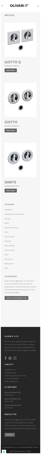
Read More (10, 70)
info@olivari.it (13, 381)
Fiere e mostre (10, 236)
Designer (8, 218)
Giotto (11, 122)
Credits (28, 451)
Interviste (8, 241)
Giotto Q (13, 62)
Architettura (8, 209)
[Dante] (20, 160)
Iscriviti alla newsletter (16, 298)
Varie (6, 268)
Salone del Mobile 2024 (13, 405)
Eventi (7, 223)
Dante (10, 182)
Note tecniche (20, 451)
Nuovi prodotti (9, 245)
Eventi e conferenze (11, 227)
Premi (7, 254)
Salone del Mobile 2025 (13, 399)
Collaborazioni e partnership (14, 214)
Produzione (9, 259)
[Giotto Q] (20, 40)
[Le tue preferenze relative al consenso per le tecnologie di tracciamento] (4, 452)
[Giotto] (20, 100)
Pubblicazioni (9, 263)
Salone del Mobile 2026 (13, 392)
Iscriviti (9, 435)
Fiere (6, 232)
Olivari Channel (10, 250)
